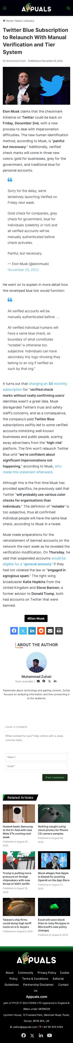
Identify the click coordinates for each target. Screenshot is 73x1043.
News (18, 20)
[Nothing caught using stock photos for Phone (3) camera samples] (54, 813)
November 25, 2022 (23, 270)
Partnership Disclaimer (38, 984)
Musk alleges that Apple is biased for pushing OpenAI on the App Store (53, 876)
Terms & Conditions (35, 978)
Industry (29, 20)
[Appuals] (36, 8)
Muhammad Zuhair (14, 60)
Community (25, 972)
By (4, 60)
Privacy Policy (47, 972)
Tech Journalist (24, 681)
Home (9, 20)
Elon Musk (37, 618)
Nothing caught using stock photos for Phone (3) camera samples (53, 830)
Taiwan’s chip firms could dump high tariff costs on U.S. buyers (17, 923)
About (9, 972)
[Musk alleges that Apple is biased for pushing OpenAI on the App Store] (54, 860)
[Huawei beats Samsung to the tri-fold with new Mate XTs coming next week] (19, 813)
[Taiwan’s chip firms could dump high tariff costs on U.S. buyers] (19, 907)
